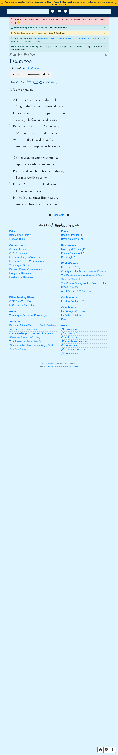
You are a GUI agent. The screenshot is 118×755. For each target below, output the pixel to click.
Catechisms (68, 307)
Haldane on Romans (21, 277)
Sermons (14, 321)
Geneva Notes (17, 249)
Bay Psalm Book (71, 239)
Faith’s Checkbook (72, 253)
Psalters (66, 231)
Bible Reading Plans (21, 297)
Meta (64, 325)
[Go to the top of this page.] (106, 750)
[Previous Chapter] (50, 215)
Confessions (69, 297)
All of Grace (76, 291)
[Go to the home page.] (100, 750)
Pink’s (84, 38)
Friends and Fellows (76, 341)
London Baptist (73, 301)
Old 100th (34, 68)
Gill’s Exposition (19, 253)
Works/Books (69, 263)
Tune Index (70, 329)
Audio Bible (70, 337)
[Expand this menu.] (113, 750)
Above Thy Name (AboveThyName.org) (54, 2)
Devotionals (68, 245)
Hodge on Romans (20, 273)
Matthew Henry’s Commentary (26, 257)
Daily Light (68, 257)
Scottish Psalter (71, 235)
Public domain (48, 364)
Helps (12, 311)
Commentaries (18, 245)
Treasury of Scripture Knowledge (28, 315)
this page (106, 2)
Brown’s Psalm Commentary (25, 269)
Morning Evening (73, 249)
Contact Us (70, 345)
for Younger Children (73, 311)
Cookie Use (71, 353)
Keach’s (65, 319)
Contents (59, 215)
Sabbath (23, 329)
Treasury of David (19, 265)
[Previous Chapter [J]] (52, 11)
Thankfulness (26, 341)
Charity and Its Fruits (83, 271)
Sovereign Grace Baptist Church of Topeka (63, 366)
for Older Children (71, 315)
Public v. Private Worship (32, 325)
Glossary (70, 333)
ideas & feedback (56, 33)
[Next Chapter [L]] (65, 11)
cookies (54, 19)
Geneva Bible (17, 239)
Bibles (13, 231)
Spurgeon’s (43, 38)
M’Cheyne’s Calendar (21, 305)
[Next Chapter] (68, 215)
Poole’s (65, 38)
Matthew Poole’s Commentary (26, 261)
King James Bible (20, 235)
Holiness (71, 267)
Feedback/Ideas (74, 349)
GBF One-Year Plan (57, 27)
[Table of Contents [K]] (59, 11)
